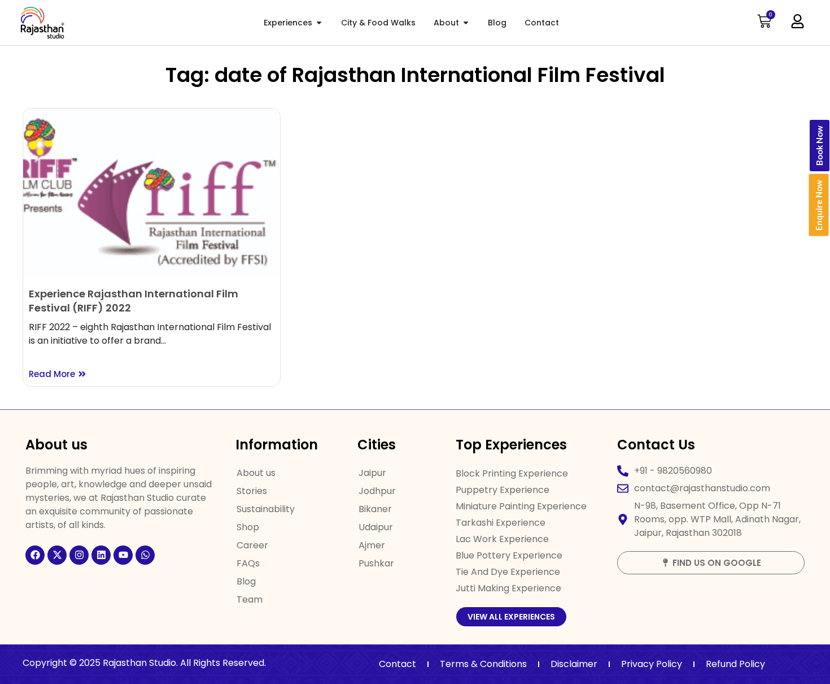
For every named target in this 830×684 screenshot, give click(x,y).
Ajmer (372, 545)
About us (256, 472)
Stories (252, 490)
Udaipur (376, 527)
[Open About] (466, 23)
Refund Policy (735, 663)
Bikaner (375, 509)
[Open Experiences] (319, 23)
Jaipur (372, 472)
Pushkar (376, 563)
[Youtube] (123, 555)
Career (252, 545)
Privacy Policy (651, 663)
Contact (397, 663)
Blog (246, 581)
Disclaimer (574, 663)
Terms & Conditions (483, 663)
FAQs (248, 563)
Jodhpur (377, 490)
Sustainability (266, 509)
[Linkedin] (101, 555)
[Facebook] (35, 555)
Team (250, 599)
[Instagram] (79, 555)
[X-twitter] (57, 555)
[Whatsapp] (145, 555)
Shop (248, 527)
